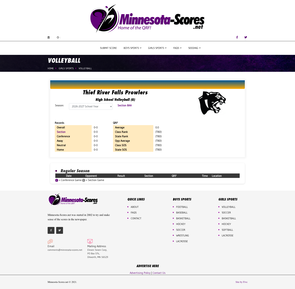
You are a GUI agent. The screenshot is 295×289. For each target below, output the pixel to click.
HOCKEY (180, 224)
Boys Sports (132, 48)
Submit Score (108, 48)
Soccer (180, 229)
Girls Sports (156, 48)
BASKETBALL (183, 218)
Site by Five (241, 282)
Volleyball (85, 68)
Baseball (181, 212)
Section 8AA (125, 105)
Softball (227, 229)
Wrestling (182, 235)
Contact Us (159, 272)
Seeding (193, 48)
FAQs (134, 212)
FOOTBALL (182, 207)
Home (51, 68)
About (135, 207)
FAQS (176, 48)
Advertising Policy (140, 272)
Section (61, 131)
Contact (136, 218)
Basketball (229, 218)
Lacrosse (182, 241)
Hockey (226, 224)
